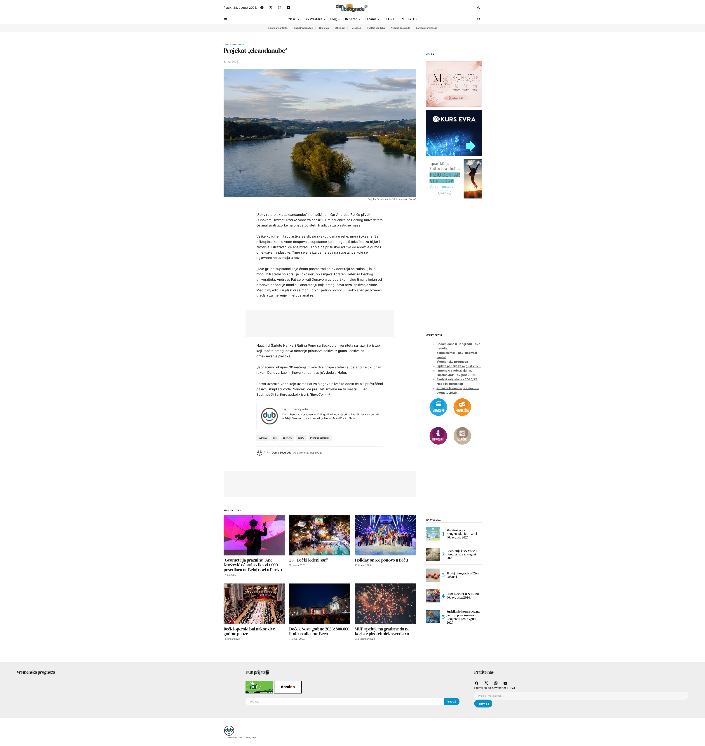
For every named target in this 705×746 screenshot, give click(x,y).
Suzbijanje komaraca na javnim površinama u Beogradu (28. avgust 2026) (463, 617)
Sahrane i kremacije (426, 28)
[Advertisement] (317, 322)
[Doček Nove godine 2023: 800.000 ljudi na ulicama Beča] (319, 603)
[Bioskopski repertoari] (438, 407)
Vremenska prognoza (452, 362)
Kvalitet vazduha (376, 28)
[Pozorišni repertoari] (462, 407)
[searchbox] (345, 701)
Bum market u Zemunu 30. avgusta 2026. (463, 596)
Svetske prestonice (234, 44)
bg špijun (287, 438)
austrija (263, 438)
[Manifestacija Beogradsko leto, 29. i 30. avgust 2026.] (433, 534)
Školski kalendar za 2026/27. (457, 379)
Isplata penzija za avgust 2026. (459, 366)
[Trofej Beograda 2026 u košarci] (433, 575)
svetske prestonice (319, 438)
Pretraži (452, 701)
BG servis (323, 28)
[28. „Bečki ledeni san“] (319, 535)
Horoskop (356, 28)
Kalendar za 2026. (278, 28)
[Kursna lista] (454, 84)
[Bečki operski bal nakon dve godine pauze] (254, 603)
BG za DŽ (340, 28)
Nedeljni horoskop (450, 384)
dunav (301, 438)
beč (275, 438)
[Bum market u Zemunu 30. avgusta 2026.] (433, 595)
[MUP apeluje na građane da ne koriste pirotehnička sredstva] (385, 603)
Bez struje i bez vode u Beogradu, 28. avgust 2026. (462, 554)
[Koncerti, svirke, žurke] (438, 435)
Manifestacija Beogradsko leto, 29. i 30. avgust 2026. (462, 534)
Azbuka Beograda (400, 28)
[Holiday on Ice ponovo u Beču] (385, 535)
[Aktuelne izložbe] (462, 435)
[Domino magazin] (288, 687)
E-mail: (511, 688)
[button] (479, 7)
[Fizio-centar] (454, 178)
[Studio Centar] (260, 687)
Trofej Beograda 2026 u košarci (463, 575)
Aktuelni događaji (303, 28)
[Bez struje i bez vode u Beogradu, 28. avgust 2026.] (433, 554)
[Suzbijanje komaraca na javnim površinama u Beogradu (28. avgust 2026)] (433, 616)
